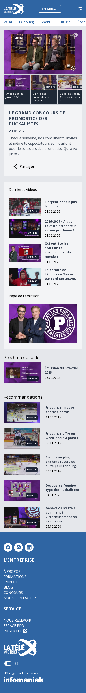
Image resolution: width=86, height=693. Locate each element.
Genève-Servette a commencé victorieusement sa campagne (61, 514)
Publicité (13, 630)
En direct (50, 9)
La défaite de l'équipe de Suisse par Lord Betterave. (60, 274)
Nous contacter (20, 597)
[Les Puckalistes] (43, 323)
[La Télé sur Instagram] (18, 547)
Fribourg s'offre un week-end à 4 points (62, 435)
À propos (12, 571)
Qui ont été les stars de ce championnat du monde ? (58, 250)
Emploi (10, 582)
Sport (45, 22)
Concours (13, 592)
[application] (43, 52)
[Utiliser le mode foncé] (16, 663)
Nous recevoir (17, 620)
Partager (27, 166)
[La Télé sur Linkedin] (29, 547)
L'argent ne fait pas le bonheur (61, 204)
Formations (15, 576)
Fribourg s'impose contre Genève (60, 409)
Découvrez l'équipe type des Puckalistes (62, 487)
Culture (64, 22)
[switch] (8, 663)
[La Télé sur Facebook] (8, 547)
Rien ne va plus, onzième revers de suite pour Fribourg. (61, 461)
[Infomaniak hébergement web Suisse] (43, 679)
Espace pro (14, 625)
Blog (8, 587)
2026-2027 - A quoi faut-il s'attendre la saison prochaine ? (61, 225)
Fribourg (26, 22)
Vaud (8, 22)
